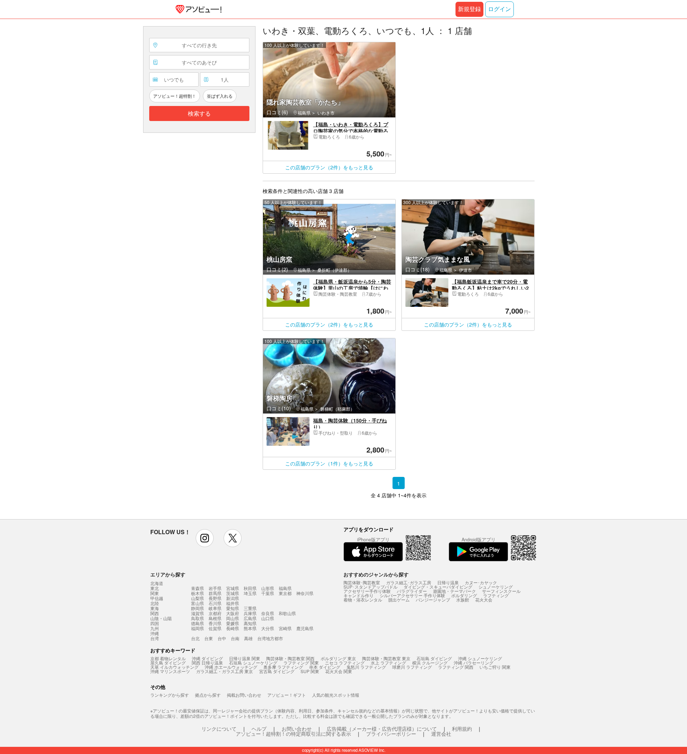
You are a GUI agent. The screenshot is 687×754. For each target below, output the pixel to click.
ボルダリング (464, 595)
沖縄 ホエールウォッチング (231, 667)
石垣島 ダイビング (434, 658)
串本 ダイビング (324, 667)
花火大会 (483, 599)
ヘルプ (259, 728)
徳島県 (197, 623)
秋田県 (250, 588)
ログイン (499, 9)
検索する (199, 114)
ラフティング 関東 (301, 662)
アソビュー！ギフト (286, 695)
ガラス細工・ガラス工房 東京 (224, 671)
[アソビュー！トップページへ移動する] (197, 9)
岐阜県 (215, 608)
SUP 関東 (310, 671)
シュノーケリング (495, 587)
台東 (208, 638)
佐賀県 (215, 628)
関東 (154, 593)
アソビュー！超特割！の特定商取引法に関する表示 (293, 733)
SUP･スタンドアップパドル (371, 587)
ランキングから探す (169, 695)
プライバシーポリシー (391, 733)
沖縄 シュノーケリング (480, 658)
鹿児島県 (304, 628)
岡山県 (232, 618)
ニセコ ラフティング (345, 662)
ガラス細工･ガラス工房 (408, 582)
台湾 (154, 638)
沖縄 (154, 633)
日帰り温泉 (448, 582)
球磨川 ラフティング (412, 667)
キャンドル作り (359, 595)
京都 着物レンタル (168, 658)
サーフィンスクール (501, 591)
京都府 (215, 613)
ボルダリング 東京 (338, 658)
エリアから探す (167, 574)
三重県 (250, 608)
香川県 (215, 623)
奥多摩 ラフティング (283, 667)
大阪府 (232, 613)
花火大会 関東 (338, 671)
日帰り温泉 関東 (244, 658)
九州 (154, 628)
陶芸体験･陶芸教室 (362, 582)
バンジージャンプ (433, 599)
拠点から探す (208, 695)
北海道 (156, 583)
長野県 (215, 598)
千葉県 (267, 593)
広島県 (250, 618)
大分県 (267, 628)
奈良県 (267, 613)
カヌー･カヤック (481, 582)
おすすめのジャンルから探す (376, 574)
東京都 (285, 593)
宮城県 (232, 588)
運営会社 (441, 733)
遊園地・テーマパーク (454, 591)
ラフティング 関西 (455, 667)
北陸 (154, 603)
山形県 (267, 588)
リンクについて (219, 728)
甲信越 (156, 598)
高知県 (250, 623)
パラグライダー (412, 591)
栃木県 (197, 593)
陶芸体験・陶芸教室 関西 (290, 658)
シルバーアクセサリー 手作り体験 (412, 595)
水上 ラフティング (388, 662)
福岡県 (197, 628)
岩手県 (215, 588)
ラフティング (496, 595)
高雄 (248, 638)
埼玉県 (250, 593)
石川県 (215, 603)
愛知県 (232, 608)
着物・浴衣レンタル (363, 599)
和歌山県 (287, 613)
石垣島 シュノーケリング (253, 662)
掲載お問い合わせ (244, 695)
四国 (154, 623)
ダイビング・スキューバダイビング (438, 587)
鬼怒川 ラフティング (366, 667)
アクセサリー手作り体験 (367, 591)
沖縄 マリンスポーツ (170, 671)
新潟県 (232, 598)
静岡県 (197, 608)
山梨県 (197, 598)
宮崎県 (285, 628)
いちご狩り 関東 (495, 667)
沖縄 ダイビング (207, 658)
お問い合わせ (297, 728)
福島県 (285, 588)
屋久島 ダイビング (168, 662)
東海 (154, 608)
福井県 (232, 603)
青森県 (197, 588)
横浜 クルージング (430, 662)
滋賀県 (197, 613)
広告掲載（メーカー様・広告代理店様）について (382, 728)
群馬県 (215, 593)
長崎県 (232, 628)
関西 (154, 613)
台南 (235, 638)
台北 (195, 638)
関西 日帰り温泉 (207, 662)
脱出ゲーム (399, 599)
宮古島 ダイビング (276, 671)
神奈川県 (304, 593)
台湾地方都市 (270, 638)
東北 (154, 588)
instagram (205, 538)
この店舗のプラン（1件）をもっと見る (329, 463)
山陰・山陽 (161, 618)
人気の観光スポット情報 (335, 695)
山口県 (267, 618)
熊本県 (250, 628)
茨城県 (232, 593)
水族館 (462, 599)
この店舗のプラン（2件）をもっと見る (329, 167)
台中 (222, 638)
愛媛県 (232, 623)
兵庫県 (250, 613)
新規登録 (469, 9)
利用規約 (462, 728)
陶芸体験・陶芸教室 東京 (386, 658)
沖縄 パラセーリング (473, 662)
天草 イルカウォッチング (174, 667)
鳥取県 (197, 618)
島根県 (215, 618)
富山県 (197, 603)
